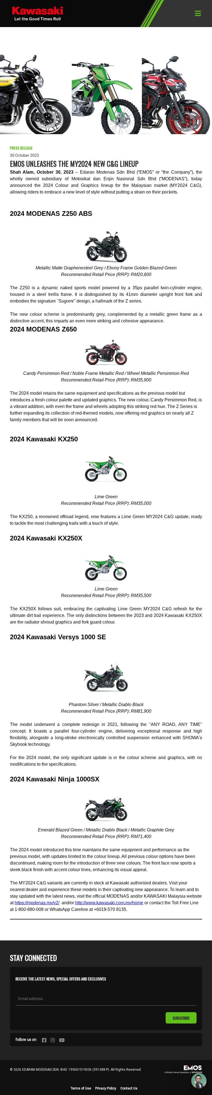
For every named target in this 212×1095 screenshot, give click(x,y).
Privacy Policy (105, 1088)
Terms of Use (81, 1088)
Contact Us (128, 1088)
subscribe (181, 1018)
